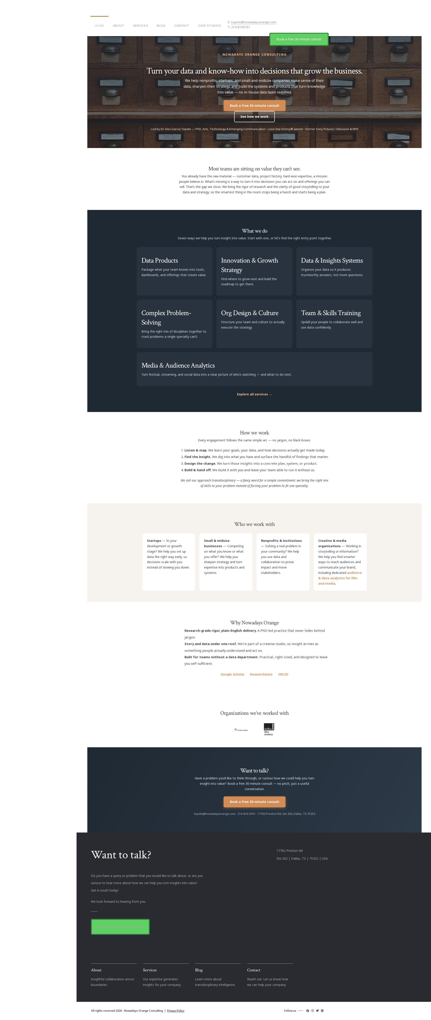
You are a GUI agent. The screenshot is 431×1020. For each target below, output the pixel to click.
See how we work (254, 116)
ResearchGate (261, 674)
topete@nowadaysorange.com (253, 22)
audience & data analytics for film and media (340, 578)
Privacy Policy (175, 1011)
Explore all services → (254, 394)
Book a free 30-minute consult (299, 39)
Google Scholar (232, 674)
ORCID (282, 674)
